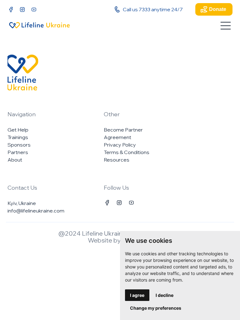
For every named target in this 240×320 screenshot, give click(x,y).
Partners (18, 152)
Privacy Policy (120, 145)
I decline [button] (164, 295)
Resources (116, 160)
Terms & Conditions (126, 152)
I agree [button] (137, 295)
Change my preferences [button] (155, 308)
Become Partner (123, 130)
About (15, 160)
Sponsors (19, 145)
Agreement (117, 137)
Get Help (18, 130)
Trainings (18, 137)
